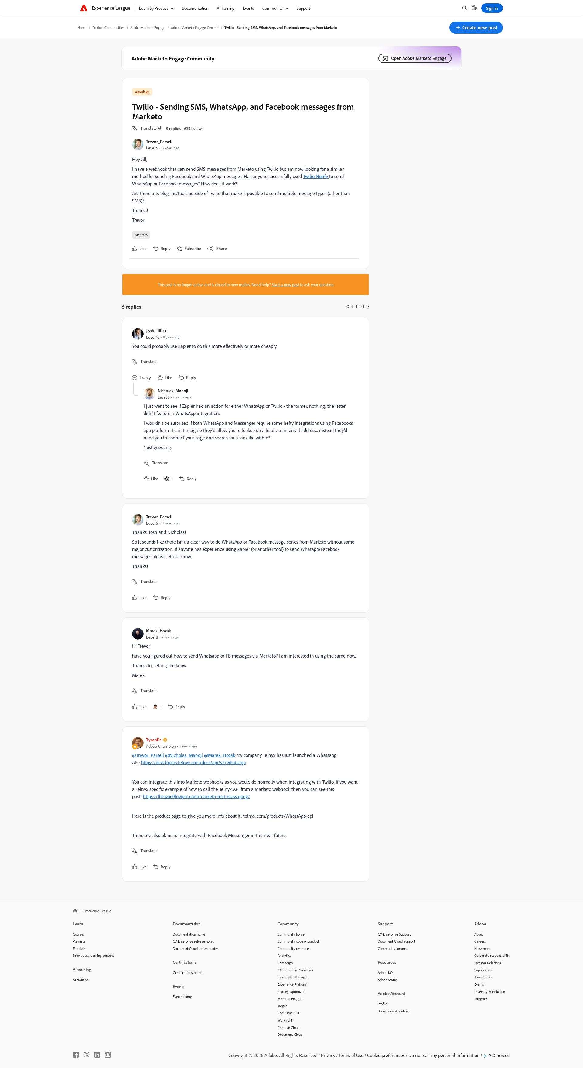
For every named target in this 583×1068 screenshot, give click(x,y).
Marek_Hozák (158, 630)
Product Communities (108, 27)
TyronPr (153, 739)
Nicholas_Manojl (173, 390)
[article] (244, 355)
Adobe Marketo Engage (147, 27)
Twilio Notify (316, 176)
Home (82, 27)
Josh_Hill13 (156, 330)
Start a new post (285, 284)
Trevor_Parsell (159, 141)
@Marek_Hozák (219, 755)
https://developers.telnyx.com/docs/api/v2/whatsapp (193, 762)
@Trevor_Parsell (148, 755)
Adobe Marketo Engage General (195, 27)
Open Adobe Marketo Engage (419, 58)
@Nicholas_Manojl (184, 755)
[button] (476, 28)
